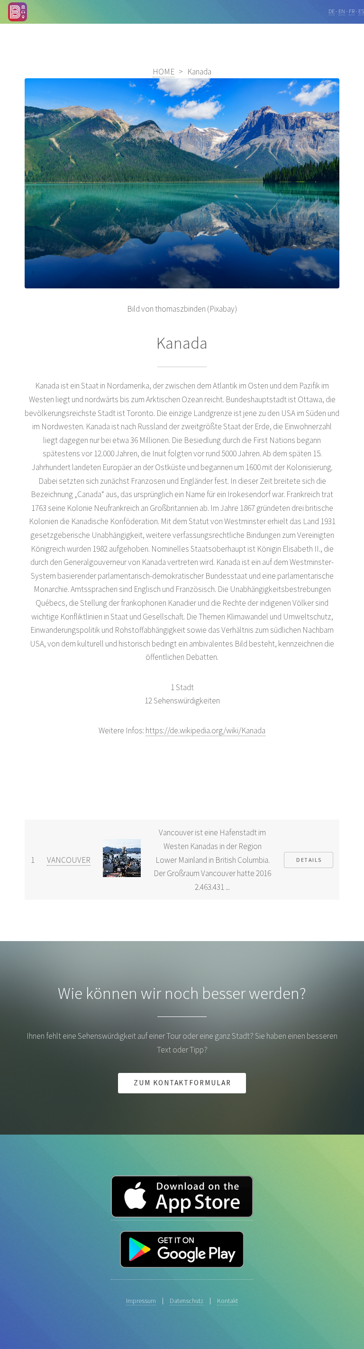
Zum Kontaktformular (182, 1082)
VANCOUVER (69, 860)
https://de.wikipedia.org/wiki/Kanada (205, 730)
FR (352, 11)
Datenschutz (186, 1300)
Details (309, 859)
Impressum (141, 1300)
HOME (163, 71)
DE (331, 11)
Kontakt (227, 1300)
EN (341, 11)
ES (361, 11)
